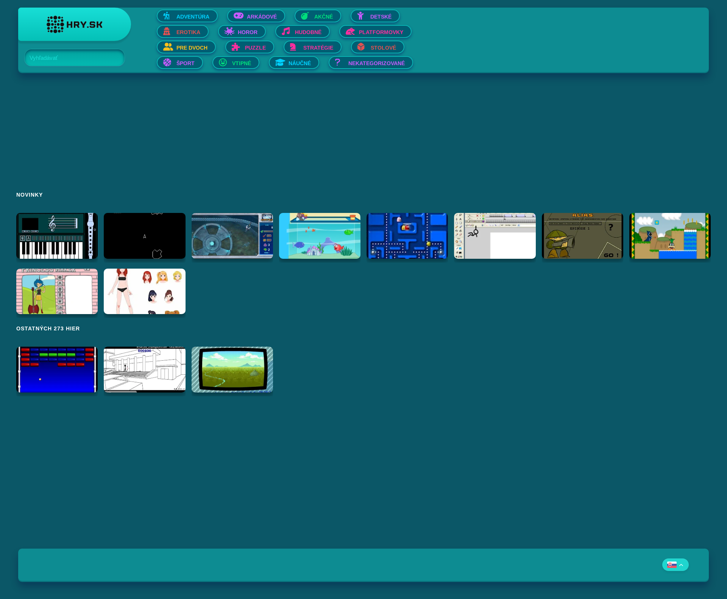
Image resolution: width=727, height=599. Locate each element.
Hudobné (308, 32)
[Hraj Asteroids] (144, 236)
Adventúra (192, 17)
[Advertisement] (245, 137)
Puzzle (255, 48)
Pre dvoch (191, 48)
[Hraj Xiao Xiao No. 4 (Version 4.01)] (144, 370)
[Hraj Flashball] (57, 370)
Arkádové (262, 17)
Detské (381, 17)
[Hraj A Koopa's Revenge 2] (670, 236)
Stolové (383, 48)
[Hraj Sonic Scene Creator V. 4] (232, 370)
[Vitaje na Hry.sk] (74, 24)
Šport (185, 63)
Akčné (323, 17)
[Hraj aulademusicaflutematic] (57, 236)
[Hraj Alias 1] (582, 236)
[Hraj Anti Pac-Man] (407, 236)
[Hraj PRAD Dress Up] (144, 291)
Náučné (300, 63)
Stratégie (318, 48)
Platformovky (381, 32)
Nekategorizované (376, 63)
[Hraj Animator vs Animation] (494, 236)
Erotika (188, 32)
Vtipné (241, 63)
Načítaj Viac (363, 411)
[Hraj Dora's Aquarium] (319, 236)
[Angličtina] (675, 564)
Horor (247, 32)
